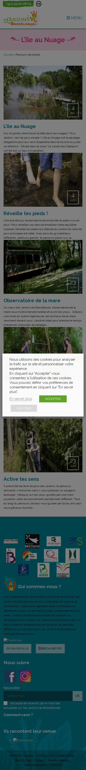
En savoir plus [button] (21, 399)
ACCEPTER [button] (53, 399)
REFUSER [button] (24, 408)
